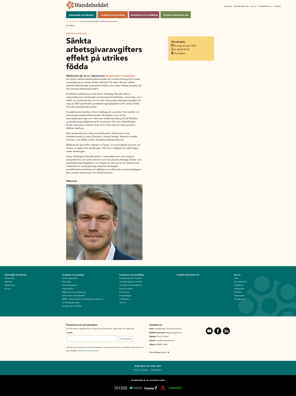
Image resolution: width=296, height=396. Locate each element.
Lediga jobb (239, 288)
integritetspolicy (92, 350)
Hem (68, 21)
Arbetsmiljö (9, 278)
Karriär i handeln (126, 288)
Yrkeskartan (124, 299)
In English (277, 6)
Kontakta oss (239, 299)
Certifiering (124, 292)
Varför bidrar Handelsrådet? (73, 295)
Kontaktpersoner (158, 352)
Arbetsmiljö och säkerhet (81, 15)
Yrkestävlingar (125, 295)
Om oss (253, 6)
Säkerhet (8, 282)
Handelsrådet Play (241, 6)
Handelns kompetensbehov (130, 285)
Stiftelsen (238, 292)
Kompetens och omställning (144, 15)
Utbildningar (10, 285)
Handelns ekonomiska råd (175, 15)
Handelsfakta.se (264, 6)
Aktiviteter (75, 21)
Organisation (239, 295)
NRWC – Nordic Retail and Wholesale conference (82, 299)
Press (236, 278)
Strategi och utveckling (71, 306)
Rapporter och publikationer (74, 292)
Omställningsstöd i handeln (130, 282)
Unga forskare (68, 288)
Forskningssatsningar (71, 302)
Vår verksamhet (240, 282)
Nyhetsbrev (239, 285)
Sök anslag (66, 282)
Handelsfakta (156, 370)
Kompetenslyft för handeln (130, 278)
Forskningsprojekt (69, 278)
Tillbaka (71, 25)
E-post (69, 333)
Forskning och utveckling (113, 15)
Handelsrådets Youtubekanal (119, 75)
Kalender (228, 6)
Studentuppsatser (69, 285)
